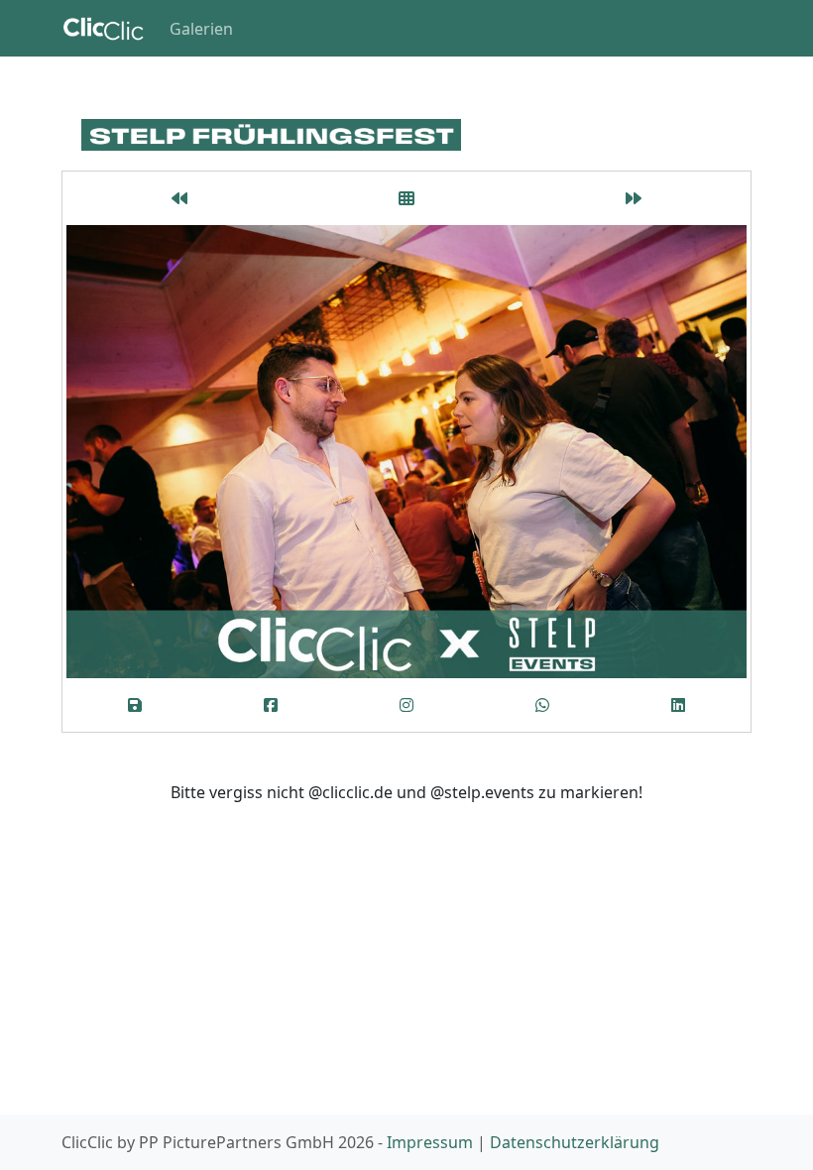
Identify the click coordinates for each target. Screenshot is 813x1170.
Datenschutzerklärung (574, 1142)
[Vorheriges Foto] (179, 198)
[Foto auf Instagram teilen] (406, 705)
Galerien (201, 29)
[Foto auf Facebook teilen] (270, 705)
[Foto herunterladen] (134, 705)
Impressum (430, 1142)
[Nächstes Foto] (633, 198)
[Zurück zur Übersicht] (407, 198)
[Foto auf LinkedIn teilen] (679, 705)
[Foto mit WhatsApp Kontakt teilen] (543, 705)
